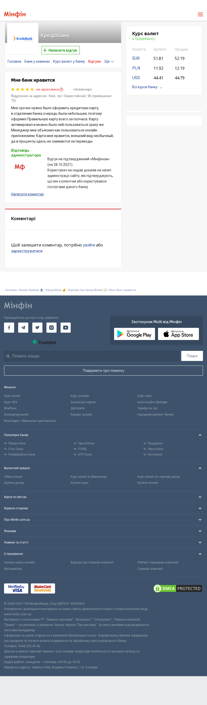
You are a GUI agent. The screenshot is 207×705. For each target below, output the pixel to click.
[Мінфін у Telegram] (23, 328)
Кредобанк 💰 (56, 290)
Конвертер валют (16, 414)
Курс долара (80, 396)
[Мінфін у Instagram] (51, 328)
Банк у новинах (37, 61)
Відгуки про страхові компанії (92, 562)
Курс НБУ (10, 402)
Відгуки (94, 61)
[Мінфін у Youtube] (66, 328)
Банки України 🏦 (31, 290)
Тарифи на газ (147, 408)
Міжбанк (10, 408)
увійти (89, 245)
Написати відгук (62, 50)
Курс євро (144, 396)
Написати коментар (27, 194)
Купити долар (14, 483)
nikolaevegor (82, 89)
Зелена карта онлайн (19, 562)
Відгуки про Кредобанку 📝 (88, 290)
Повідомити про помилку (103, 371)
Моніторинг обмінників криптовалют (30, 421)
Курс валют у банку (69, 61)
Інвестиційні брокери (152, 402)
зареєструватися (26, 251)
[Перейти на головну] (14, 14)
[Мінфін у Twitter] (37, 328)
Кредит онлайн (81, 414)
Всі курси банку (145, 87)
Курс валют (12, 396)
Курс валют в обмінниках (89, 477)
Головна (14, 61)
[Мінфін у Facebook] (9, 328)
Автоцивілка (13, 569)
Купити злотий (147, 483)
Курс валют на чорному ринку (158, 477)
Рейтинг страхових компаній (157, 562)
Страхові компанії (150, 569)
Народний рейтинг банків (155, 414)
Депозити (78, 408)
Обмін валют (13, 477)
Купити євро (79, 483)
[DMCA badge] (177, 589)
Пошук (192, 356)
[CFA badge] (69, 589)
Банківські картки (83, 402)
